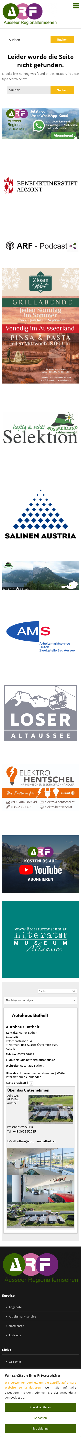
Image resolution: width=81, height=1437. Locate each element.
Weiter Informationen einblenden (36, 1075)
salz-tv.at (15, 1361)
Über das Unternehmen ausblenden (30, 1073)
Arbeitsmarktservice (22, 1316)
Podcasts (15, 1335)
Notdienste (16, 1326)
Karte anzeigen (16, 1082)
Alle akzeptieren (40, 1407)
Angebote (15, 1307)
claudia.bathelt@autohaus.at (35, 1060)
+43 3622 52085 (24, 1131)
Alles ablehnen (40, 1428)
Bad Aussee (28, 1045)
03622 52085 (25, 1054)
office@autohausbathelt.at (36, 1141)
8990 (55, 1045)
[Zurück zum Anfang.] (31, 1082)
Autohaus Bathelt (32, 1065)
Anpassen (40, 1418)
